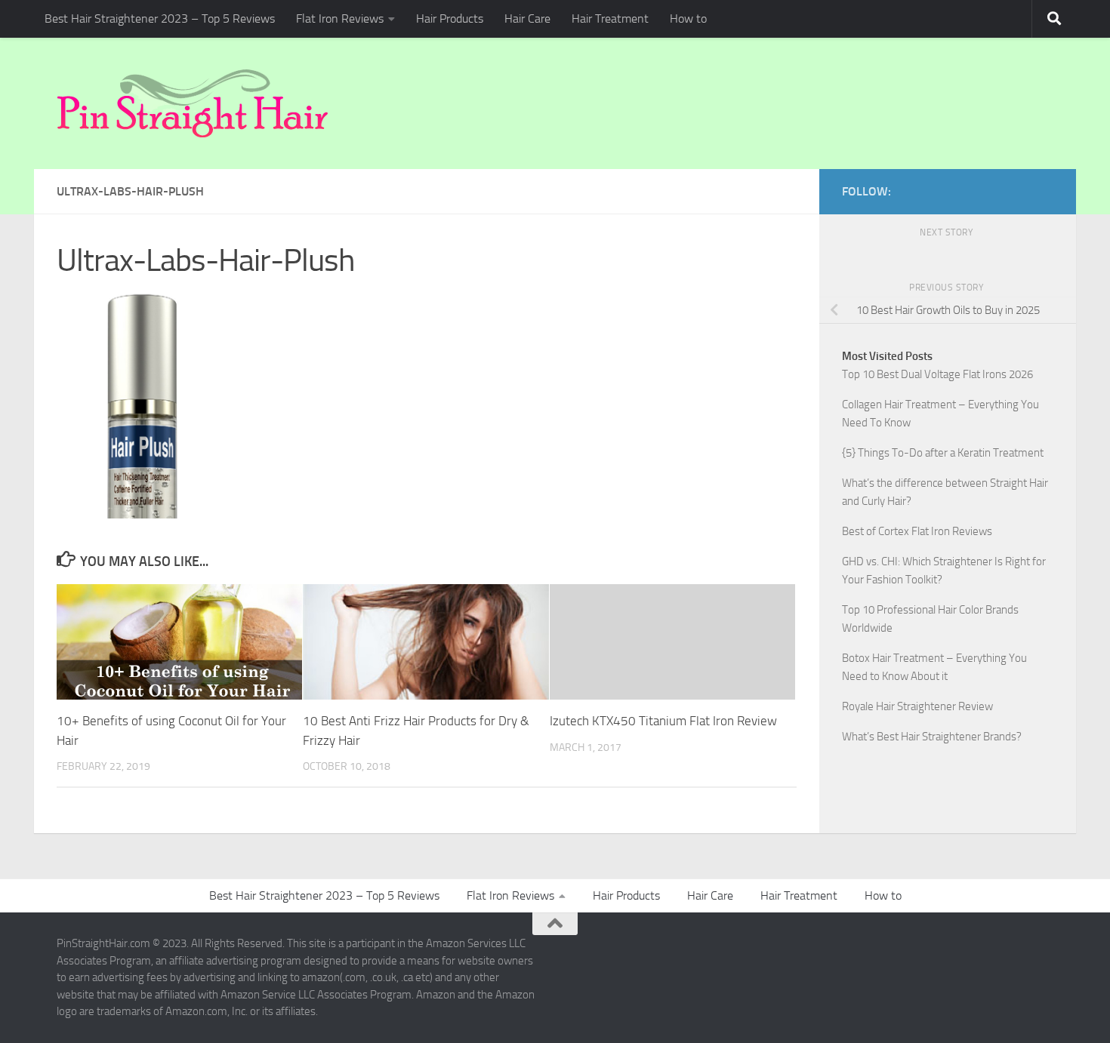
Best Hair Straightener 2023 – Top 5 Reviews (160, 18)
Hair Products (449, 18)
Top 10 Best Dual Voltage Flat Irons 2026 (937, 374)
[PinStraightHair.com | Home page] (192, 103)
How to (688, 18)
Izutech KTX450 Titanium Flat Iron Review (663, 720)
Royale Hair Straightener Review (917, 706)
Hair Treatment (610, 18)
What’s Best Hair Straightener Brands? (932, 736)
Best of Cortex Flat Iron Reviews (917, 531)
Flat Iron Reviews (340, 18)
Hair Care (527, 18)
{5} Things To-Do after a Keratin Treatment (943, 453)
